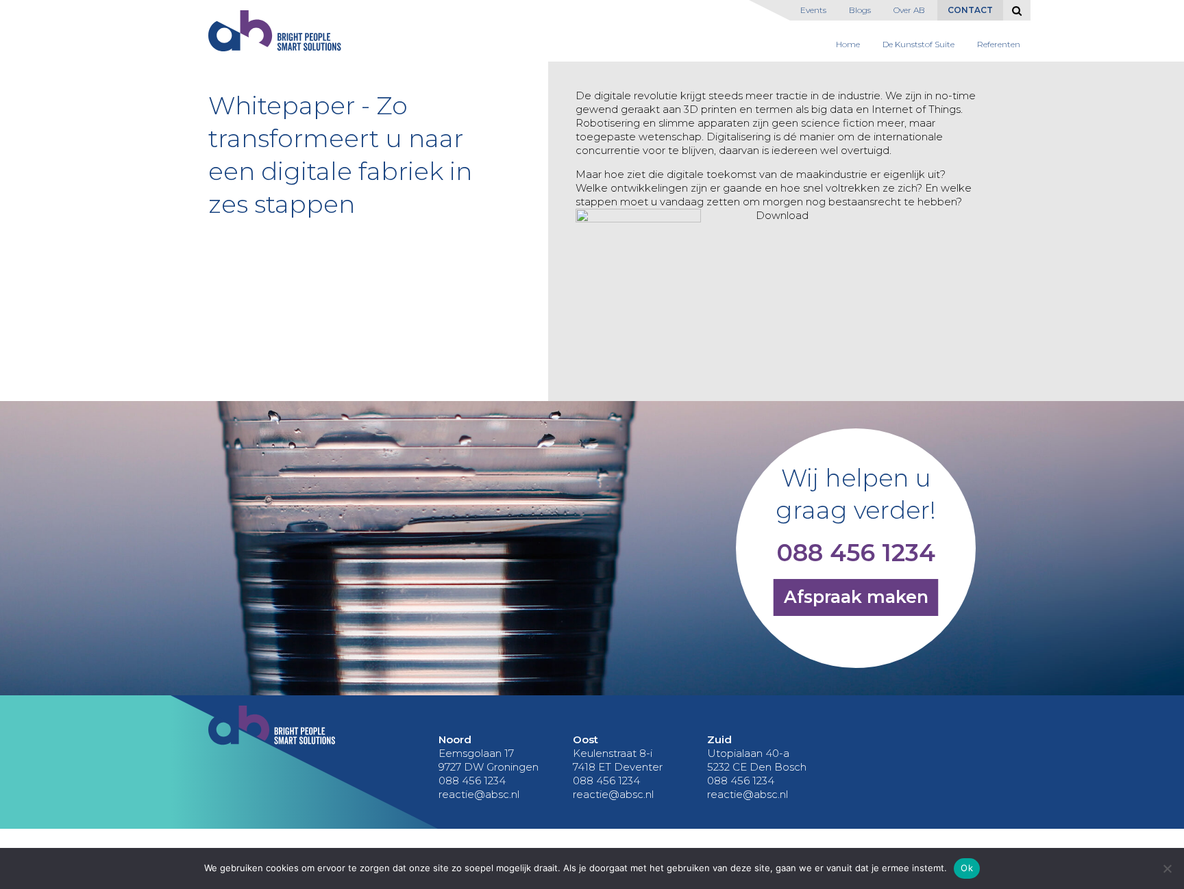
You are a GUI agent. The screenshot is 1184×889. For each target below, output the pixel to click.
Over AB (909, 10)
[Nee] (1167, 868)
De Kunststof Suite (918, 44)
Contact (970, 10)
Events (813, 10)
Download (782, 215)
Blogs (860, 10)
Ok (967, 867)
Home (848, 44)
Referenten (998, 44)
